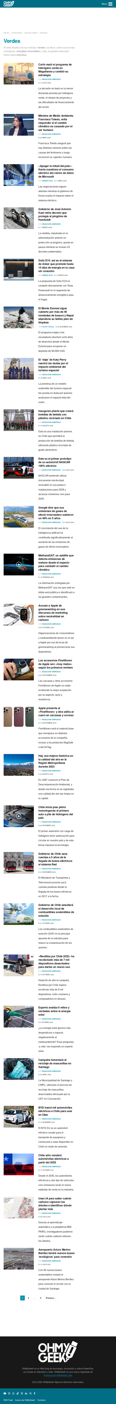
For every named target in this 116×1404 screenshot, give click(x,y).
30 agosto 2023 (46, 774)
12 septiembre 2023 (48, 723)
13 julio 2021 (45, 1264)
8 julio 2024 (69, 470)
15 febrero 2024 (47, 577)
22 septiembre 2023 (48, 675)
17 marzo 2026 (46, 227)
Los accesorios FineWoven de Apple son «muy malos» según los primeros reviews (55, 663)
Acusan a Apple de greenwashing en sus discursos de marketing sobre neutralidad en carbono (53, 612)
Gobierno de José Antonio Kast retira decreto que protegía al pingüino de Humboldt (54, 214)
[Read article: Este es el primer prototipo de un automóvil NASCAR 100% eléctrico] (19, 468)
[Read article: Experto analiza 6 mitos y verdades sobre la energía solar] (19, 1016)
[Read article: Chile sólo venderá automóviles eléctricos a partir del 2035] (19, 1164)
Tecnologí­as (30, 32)
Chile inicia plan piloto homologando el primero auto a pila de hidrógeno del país (55, 812)
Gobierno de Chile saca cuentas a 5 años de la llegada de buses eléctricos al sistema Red (55, 859)
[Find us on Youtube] (5, 1393)
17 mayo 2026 (61, 181)
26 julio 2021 (45, 1217)
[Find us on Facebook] (34, 1393)
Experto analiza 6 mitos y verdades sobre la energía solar (54, 1011)
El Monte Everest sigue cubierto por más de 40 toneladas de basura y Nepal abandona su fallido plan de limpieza (56, 315)
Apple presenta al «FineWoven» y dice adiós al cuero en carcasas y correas (56, 711)
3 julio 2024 (69, 522)
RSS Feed (8, 1400)
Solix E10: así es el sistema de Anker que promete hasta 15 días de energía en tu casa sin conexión (56, 265)
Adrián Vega (47, 181)
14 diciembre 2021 (47, 1122)
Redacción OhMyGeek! (51, 79)
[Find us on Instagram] (9, 1393)
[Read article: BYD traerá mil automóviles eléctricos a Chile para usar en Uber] (19, 1117)
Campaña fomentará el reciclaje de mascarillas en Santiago (54, 1063)
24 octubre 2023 (47, 627)
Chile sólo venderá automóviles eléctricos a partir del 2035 (53, 1158)
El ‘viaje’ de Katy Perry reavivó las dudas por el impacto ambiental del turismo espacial (53, 365)
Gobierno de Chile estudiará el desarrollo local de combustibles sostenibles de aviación (56, 910)
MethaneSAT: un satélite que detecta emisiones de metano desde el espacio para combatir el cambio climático (56, 562)
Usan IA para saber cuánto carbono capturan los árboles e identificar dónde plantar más (54, 1203)
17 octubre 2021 (47, 1170)
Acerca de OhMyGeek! (25, 1400)
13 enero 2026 (62, 275)
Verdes (43, 32)
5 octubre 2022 (46, 1022)
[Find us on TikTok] (18, 1393)
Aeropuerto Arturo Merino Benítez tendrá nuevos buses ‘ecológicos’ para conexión (56, 1253)
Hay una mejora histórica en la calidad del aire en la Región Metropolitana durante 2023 (55, 761)
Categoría (16, 32)
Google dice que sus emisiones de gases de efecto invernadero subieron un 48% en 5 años (55, 513)
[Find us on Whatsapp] (13, 1393)
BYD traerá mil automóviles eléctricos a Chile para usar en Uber (55, 1111)
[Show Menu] (110, 4)
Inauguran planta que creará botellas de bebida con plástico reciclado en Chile (55, 414)
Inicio (7, 32)
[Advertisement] (59, 19)
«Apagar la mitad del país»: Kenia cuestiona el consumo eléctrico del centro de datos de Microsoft (56, 171)
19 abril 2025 (45, 378)
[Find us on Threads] (22, 1393)
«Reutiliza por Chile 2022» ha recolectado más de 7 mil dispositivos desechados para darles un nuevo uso (56, 961)
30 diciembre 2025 (64, 327)
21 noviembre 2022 (48, 872)
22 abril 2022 (45, 1074)
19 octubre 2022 (47, 975)
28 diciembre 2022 (47, 825)
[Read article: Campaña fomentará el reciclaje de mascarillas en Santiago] (19, 1069)
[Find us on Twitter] (30, 1393)
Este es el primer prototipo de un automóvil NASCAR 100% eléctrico (54, 462)
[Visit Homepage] (9, 4)
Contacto (41, 1400)
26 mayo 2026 (45, 138)
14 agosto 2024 (46, 426)
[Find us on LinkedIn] (26, 1393)
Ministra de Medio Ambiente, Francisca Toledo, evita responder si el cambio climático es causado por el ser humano (56, 123)
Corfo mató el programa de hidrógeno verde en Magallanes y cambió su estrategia (55, 69)
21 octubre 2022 (47, 923)
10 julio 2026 (45, 83)
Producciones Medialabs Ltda (58, 1375)
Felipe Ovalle (48, 327)
